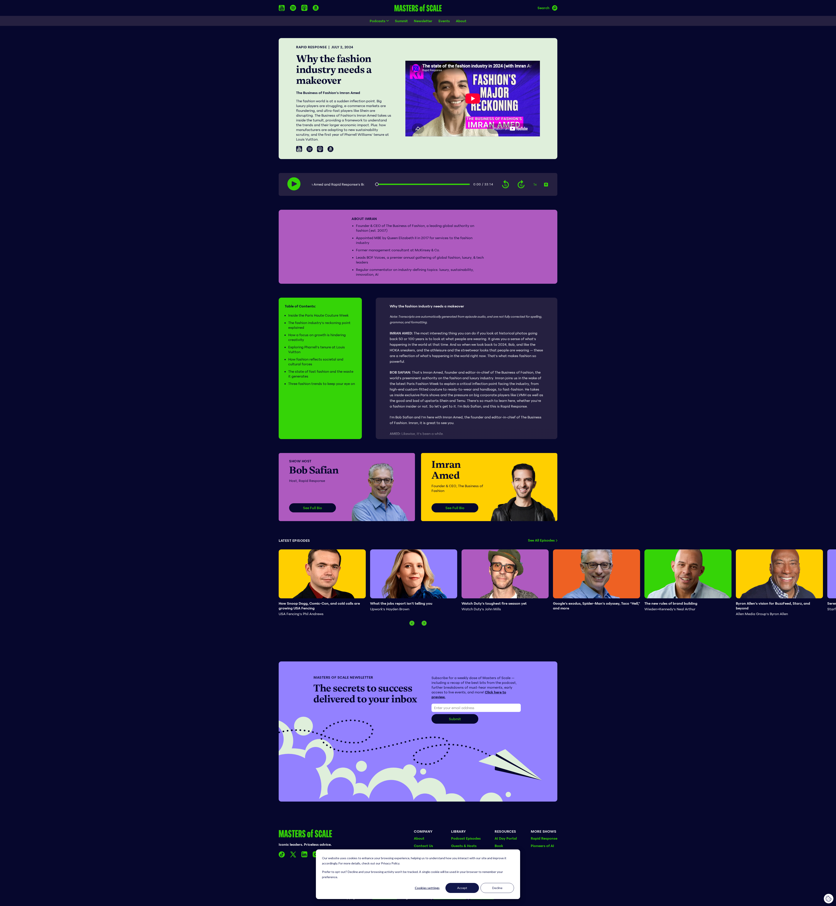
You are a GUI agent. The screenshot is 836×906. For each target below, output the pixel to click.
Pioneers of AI (542, 846)
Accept (462, 888)
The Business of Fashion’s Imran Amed (328, 93)
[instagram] (316, 854)
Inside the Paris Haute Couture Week (318, 315)
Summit (401, 21)
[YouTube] (299, 149)
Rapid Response (311, 47)
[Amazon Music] (330, 149)
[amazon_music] (316, 8)
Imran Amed (446, 469)
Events (444, 21)
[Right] (424, 623)
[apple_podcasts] (304, 8)
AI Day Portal (506, 838)
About (461, 21)
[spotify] (293, 8)
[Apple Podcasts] (320, 149)
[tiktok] (282, 854)
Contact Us (423, 846)
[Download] (546, 184)
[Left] (412, 623)
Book (499, 846)
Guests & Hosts (464, 846)
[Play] (293, 183)
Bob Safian (314, 470)
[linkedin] (304, 854)
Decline (497, 888)
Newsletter (423, 21)
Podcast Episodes (466, 838)
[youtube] (282, 8)
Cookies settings (427, 888)
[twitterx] (293, 854)
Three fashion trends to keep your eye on (321, 383)
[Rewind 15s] (505, 184)
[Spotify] (310, 149)
